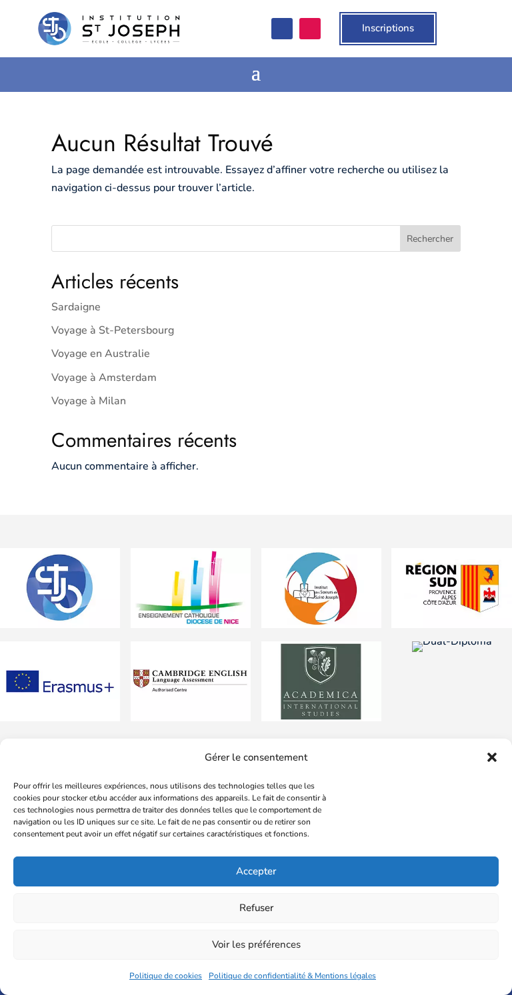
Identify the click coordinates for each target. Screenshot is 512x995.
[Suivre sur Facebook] (282, 28)
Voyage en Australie (100, 353)
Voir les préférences (256, 944)
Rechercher (430, 238)
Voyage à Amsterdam (104, 377)
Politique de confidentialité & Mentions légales (292, 975)
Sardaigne (76, 307)
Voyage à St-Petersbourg (112, 330)
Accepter (256, 871)
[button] (492, 757)
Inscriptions (388, 28)
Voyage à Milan (88, 401)
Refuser (256, 907)
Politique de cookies (165, 975)
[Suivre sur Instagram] (310, 28)
